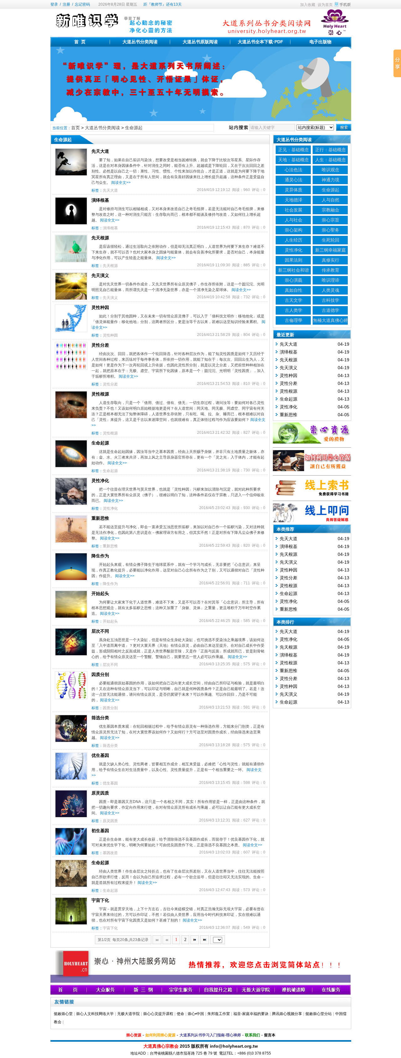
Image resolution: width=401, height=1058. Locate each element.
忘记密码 (82, 4)
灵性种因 (100, 307)
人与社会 (293, 219)
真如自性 (293, 290)
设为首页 (325, 5)
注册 (66, 4)
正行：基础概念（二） (330, 150)
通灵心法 (293, 179)
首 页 (80, 41)
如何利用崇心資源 (160, 1035)
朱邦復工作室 (218, 1014)
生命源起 (134, 127)
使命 (180, 1014)
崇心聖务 (330, 229)
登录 (54, 4)
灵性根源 (100, 393)
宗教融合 (330, 209)
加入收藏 (307, 5)
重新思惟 (100, 518)
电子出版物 (320, 41)
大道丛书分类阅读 (140, 41)
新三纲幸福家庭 (330, 250)
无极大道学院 (128, 1014)
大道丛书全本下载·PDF (260, 41)
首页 (75, 127)
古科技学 (330, 300)
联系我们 (252, 1035)
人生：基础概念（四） (330, 160)
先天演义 (100, 275)
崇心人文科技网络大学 (95, 1014)
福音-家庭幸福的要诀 (250, 1014)
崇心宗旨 (330, 219)
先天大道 (100, 151)
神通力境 (330, 179)
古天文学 (293, 300)
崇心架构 (293, 229)
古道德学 (330, 310)
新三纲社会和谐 (293, 270)
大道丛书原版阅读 (200, 41)
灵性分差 (100, 345)
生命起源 (100, 442)
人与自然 (330, 199)
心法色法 (293, 169)
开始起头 (100, 593)
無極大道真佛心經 (330, 320)
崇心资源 (133, 1035)
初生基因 (100, 830)
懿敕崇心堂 (63, 1014)
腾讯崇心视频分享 (287, 1014)
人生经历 (293, 239)
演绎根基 (100, 200)
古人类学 (293, 310)
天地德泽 (293, 199)
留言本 (269, 1035)
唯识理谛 (330, 280)
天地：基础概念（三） (293, 160)
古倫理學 (293, 320)
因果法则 (293, 260)
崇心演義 (293, 280)
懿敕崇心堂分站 (318, 1014)
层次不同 (100, 631)
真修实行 (330, 260)
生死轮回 (330, 239)
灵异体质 (293, 189)
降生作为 (100, 555)
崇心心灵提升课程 (158, 1014)
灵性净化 (100, 480)
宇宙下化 (100, 900)
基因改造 (110, 853)
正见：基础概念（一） (293, 150)
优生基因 (100, 755)
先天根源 (100, 237)
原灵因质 (100, 792)
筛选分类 (100, 717)
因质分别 (100, 674)
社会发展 (293, 209)
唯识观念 (330, 169)
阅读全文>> (121, 182)
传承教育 (330, 270)
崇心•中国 (196, 1014)
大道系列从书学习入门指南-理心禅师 (210, 1035)
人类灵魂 (330, 290)
